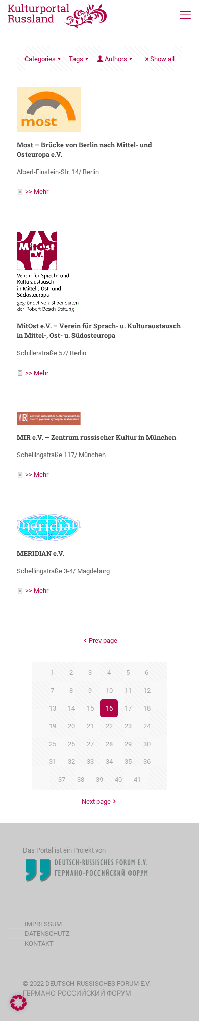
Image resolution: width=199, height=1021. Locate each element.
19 (52, 726)
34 (109, 761)
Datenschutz (47, 934)
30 (147, 744)
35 (128, 761)
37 (61, 779)
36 (147, 761)
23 (128, 726)
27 (90, 744)
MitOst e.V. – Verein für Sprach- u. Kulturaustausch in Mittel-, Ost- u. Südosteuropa (99, 330)
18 (147, 708)
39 (99, 779)
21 (90, 726)
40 (118, 779)
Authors (116, 59)
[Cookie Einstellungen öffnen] (18, 1008)
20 (71, 726)
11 (128, 690)
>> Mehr (36, 191)
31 (52, 761)
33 (90, 761)
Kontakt (39, 943)
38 (80, 779)
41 (137, 779)
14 (71, 708)
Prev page (103, 640)
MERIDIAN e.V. (40, 553)
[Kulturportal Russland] (57, 15)
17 (128, 708)
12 (147, 690)
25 (52, 744)
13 (52, 708)
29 (128, 744)
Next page (96, 801)
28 (109, 744)
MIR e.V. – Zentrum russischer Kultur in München (96, 437)
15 (90, 708)
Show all (162, 59)
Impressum (43, 924)
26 (71, 744)
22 (109, 726)
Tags (76, 59)
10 (109, 690)
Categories (40, 59)
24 (147, 726)
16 (109, 708)
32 (71, 761)
